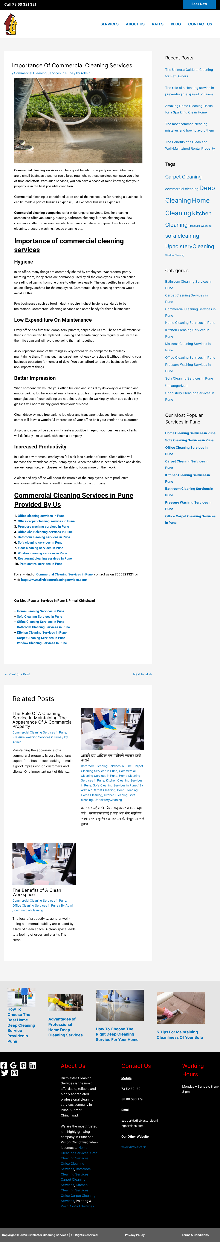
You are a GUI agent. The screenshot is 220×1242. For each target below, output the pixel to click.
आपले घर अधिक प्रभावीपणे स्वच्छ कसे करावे (111, 758)
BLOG (176, 24)
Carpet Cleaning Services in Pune (41, 638)
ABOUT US (135, 24)
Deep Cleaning (127, 790)
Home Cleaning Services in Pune (40, 611)
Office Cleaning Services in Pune (40, 622)
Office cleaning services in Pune (41, 516)
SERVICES (110, 24)
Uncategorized (176, 386)
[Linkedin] (33, 1065)
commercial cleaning (28, 910)
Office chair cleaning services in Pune (45, 532)
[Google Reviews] (13, 1065)
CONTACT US (200, 24)
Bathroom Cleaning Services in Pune (43, 627)
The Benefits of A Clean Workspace (36, 892)
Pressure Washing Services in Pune (36, 737)
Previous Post (17, 674)
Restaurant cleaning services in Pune (45, 558)
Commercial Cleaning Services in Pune (43, 73)
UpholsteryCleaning (108, 800)
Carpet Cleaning (104, 790)
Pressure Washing (200, 225)
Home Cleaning (91, 795)
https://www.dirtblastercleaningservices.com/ (54, 580)
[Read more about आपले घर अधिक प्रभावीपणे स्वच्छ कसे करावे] (112, 729)
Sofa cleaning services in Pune (40, 542)
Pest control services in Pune (41, 564)
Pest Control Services (77, 1206)
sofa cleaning (182, 236)
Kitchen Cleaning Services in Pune (42, 632)
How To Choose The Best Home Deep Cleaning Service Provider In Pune (21, 1025)
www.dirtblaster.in (134, 1147)
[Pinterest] (23, 1065)
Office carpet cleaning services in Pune (46, 521)
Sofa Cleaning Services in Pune (39, 617)
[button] (199, 4)
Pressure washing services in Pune (43, 527)
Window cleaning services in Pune (42, 553)
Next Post (142, 674)
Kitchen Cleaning (116, 795)
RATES (157, 24)
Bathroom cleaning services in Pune (44, 537)
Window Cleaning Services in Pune (42, 643)
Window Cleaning (174, 255)
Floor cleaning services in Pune (40, 548)
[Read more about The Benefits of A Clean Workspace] (44, 863)
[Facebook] (4, 1065)
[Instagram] (14, 1073)
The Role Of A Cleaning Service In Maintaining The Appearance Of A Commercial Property (42, 720)
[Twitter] (5, 1073)
